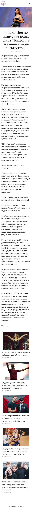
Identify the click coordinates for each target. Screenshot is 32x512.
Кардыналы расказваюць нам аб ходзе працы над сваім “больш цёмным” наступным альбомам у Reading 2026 (15, 486)
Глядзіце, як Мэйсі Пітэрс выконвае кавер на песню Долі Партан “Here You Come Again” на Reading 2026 (15, 452)
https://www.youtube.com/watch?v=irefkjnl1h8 (12, 167)
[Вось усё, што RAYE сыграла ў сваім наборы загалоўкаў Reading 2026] (16, 348)
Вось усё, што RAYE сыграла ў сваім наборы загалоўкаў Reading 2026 (16, 354)
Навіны (7, 326)
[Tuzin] (3, 3)
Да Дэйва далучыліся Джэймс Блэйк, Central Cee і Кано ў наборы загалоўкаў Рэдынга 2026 (14, 385)
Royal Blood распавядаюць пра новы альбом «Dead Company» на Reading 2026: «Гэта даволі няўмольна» (16, 418)
